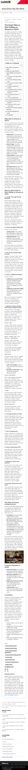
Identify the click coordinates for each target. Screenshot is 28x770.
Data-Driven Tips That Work (13, 9)
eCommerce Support (8, 749)
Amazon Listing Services (8, 739)
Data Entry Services (7, 744)
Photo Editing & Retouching (9, 753)
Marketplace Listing (7, 751)
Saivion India (5, 13)
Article (4, 741)
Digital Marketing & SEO (8, 746)
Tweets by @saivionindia (7, 757)
